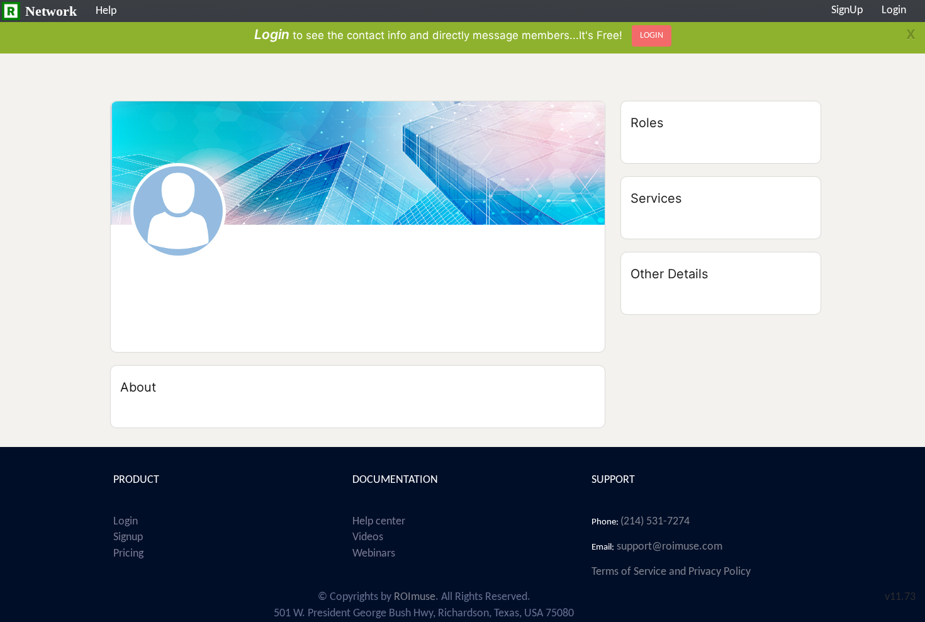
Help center (378, 522)
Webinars (373, 554)
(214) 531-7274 (655, 522)
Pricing (128, 554)
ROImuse (414, 597)
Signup (128, 537)
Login (125, 522)
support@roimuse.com (668, 547)
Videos (367, 537)
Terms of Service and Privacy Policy (671, 572)
